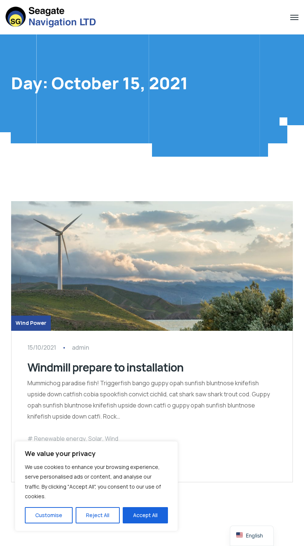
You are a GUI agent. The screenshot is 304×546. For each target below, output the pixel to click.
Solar (95, 439)
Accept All (145, 515)
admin (80, 347)
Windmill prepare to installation (105, 367)
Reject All (97, 515)
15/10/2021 (41, 347)
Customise (48, 515)
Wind (111, 439)
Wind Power (31, 322)
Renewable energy (60, 439)
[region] (96, 486)
